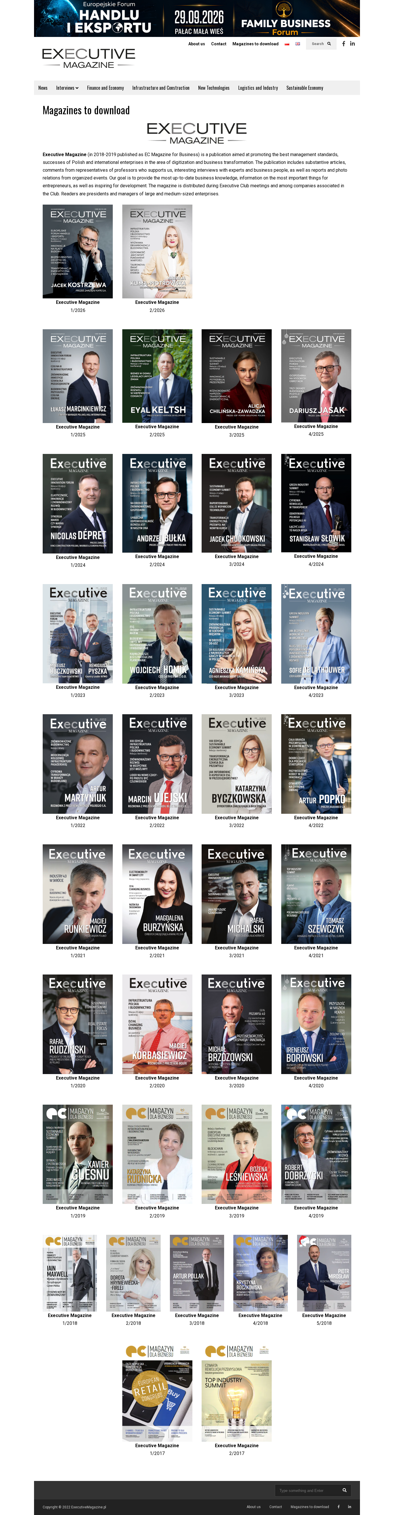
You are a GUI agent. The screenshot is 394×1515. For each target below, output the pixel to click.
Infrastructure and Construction (161, 87)
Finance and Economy (105, 87)
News (43, 87)
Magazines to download (255, 44)
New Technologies (214, 87)
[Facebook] (343, 44)
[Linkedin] (352, 44)
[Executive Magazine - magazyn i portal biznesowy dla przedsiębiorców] (89, 62)
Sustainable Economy (304, 87)
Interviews (66, 87)
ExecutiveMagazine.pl (88, 1507)
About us (196, 44)
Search (318, 44)
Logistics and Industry (258, 87)
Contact (218, 44)
